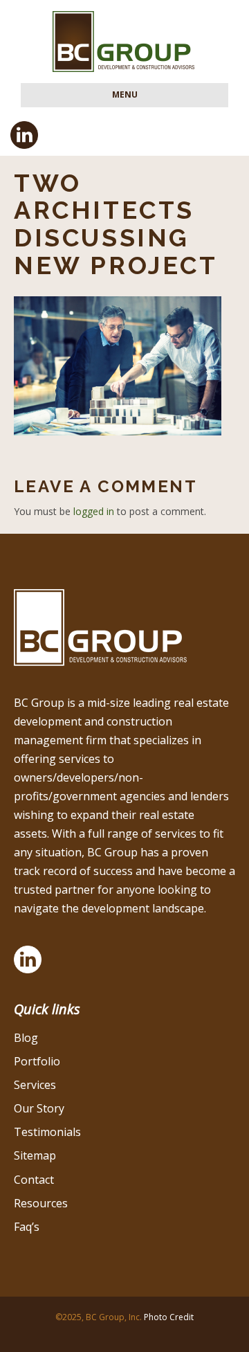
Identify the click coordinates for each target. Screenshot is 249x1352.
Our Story (39, 1108)
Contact (34, 1179)
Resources (41, 1203)
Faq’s (26, 1226)
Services (35, 1084)
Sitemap (35, 1155)
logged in (93, 511)
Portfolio (37, 1061)
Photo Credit (169, 1317)
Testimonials (47, 1131)
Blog (26, 1037)
